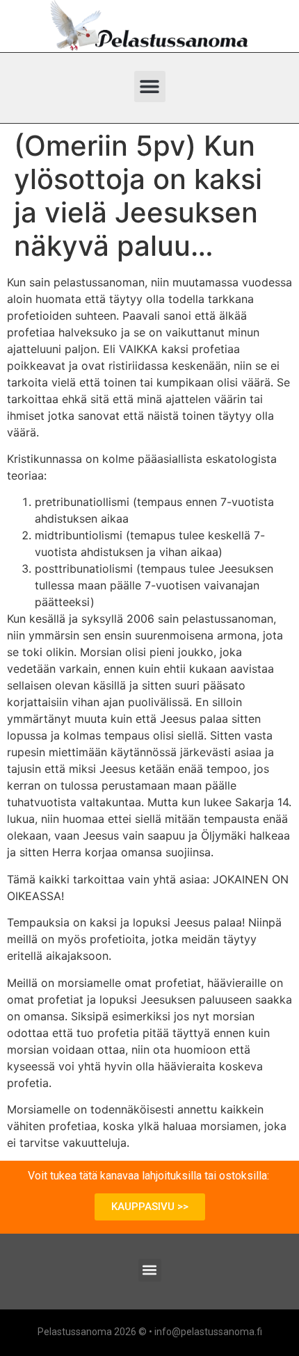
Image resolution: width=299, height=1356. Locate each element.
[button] (149, 86)
